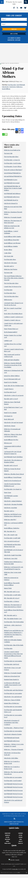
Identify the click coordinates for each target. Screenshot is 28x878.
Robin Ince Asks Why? (10, 519)
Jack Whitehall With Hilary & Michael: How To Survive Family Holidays (13, 188)
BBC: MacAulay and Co (10, 615)
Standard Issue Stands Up (11, 679)
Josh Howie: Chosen (9, 426)
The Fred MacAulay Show (11, 156)
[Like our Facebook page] (14, 7)
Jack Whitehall (21, 85)
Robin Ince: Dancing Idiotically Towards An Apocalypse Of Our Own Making (13, 365)
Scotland (17, 40)
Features (20, 837)
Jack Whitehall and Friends (11, 737)
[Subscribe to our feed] (14, 818)
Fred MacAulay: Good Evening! (12, 780)
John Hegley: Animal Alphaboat (13, 501)
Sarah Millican (6, 89)
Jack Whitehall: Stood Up (11, 200)
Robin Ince (19, 87)
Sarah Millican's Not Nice (11, 439)
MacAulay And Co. (9, 511)
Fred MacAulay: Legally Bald (12, 538)
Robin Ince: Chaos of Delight (12, 700)
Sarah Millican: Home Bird (11, 240)
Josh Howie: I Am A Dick (10, 558)
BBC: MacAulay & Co (10, 531)
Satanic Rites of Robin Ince (11, 703)
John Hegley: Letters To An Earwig (13, 395)
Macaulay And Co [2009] (11, 465)
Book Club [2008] (9, 419)
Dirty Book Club (8, 256)
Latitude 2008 (8, 340)
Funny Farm (7, 492)
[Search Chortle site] (26, 2)
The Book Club (8, 153)
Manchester (11, 40)
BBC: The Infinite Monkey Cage (13, 618)
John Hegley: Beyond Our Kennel (13, 422)
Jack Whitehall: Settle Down (11, 197)
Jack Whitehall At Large (10, 179)
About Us (20, 841)
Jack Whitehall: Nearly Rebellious (13, 457)
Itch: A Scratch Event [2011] (11, 541)
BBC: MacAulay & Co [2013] (11, 598)
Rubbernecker (8, 299)
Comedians (20, 833)
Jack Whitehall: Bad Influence (12, 193)
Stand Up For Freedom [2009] (12, 480)
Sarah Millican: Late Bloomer (12, 243)
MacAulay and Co (9, 266)
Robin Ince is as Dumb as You (12, 150)
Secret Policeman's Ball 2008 (12, 379)
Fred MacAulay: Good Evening (12, 163)
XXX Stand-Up (8, 416)
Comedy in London (8, 821)
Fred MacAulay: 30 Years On (12, 160)
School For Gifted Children (12, 376)
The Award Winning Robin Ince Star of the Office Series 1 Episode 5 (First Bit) (14, 278)
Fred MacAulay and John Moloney (13, 690)
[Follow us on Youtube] (22, 7)
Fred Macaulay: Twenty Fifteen (12, 166)
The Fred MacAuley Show (11, 283)
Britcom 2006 (8, 443)
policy (18, 872)
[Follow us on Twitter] (18, 7)
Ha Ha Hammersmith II (10, 332)
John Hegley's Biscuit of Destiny (13, 734)
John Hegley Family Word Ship (12, 555)
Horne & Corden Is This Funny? (13, 170)
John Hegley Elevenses (10, 263)
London (18, 38)
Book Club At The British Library (13, 313)
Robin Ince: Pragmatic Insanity (13, 217)
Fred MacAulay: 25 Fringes (11, 601)
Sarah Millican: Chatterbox (11, 528)
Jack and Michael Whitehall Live (13, 176)
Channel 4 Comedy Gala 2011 (12, 320)
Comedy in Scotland (14, 823)
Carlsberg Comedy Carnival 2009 (13, 317)
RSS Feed (7, 837)
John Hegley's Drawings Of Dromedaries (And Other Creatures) (11, 722)
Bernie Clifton (8, 249)
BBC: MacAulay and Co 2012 (12, 591)
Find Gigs (14, 29)
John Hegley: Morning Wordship (13, 504)
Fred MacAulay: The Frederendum (14, 622)
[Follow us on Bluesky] (26, 7)
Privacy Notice (8, 843)
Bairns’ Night (8, 588)
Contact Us (20, 843)
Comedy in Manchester (18, 821)
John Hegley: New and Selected (13, 696)
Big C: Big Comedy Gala (10, 535)
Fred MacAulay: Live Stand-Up (12, 489)
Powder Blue (15, 869)
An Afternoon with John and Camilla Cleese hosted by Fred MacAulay (12, 685)
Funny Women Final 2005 (11, 329)
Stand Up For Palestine (10, 382)
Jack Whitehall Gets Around (11, 183)
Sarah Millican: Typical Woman (12, 477)
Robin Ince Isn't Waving (10, 269)
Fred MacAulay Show (10, 259)
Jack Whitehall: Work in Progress (13, 784)
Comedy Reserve (8, 389)
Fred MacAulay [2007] (10, 392)
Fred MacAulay (12, 85)
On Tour (20, 835)
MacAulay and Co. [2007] (11, 399)
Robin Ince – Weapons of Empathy (13, 749)
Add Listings (7, 839)
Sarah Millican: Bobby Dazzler (12, 236)
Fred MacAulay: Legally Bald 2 (12, 595)
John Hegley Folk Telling (11, 758)
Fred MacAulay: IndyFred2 (11, 664)
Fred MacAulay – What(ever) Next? (14, 728)
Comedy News (7, 833)
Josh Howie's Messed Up (11, 203)
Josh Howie (12, 87)
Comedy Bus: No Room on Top (12, 286)
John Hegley (5, 87)
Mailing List (7, 835)
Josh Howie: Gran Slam (10, 507)
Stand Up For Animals (10, 412)
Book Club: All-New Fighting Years (14, 385)
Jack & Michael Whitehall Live (12, 173)
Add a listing (14, 33)
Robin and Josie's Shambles (11, 360)
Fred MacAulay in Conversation (13, 661)
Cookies (7, 841)
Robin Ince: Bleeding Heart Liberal (14, 474)
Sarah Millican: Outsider (11, 246)
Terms (20, 839)
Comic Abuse (7, 253)
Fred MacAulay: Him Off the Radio (13, 645)
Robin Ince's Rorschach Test (12, 676)
